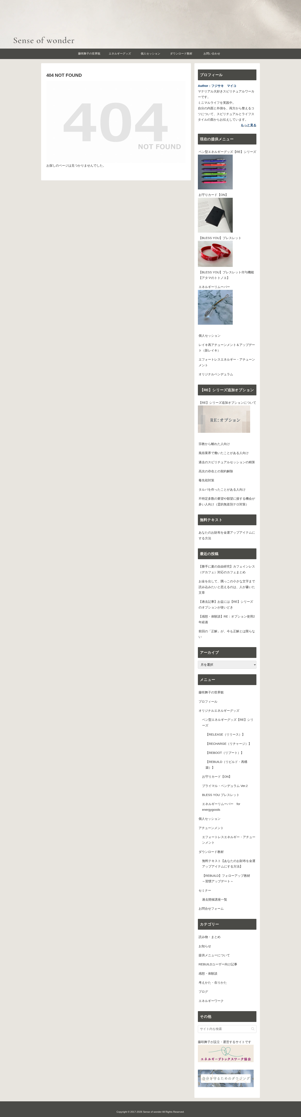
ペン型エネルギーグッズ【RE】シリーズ (227, 152)
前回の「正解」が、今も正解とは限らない (227, 634)
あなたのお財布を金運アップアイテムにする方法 (227, 535)
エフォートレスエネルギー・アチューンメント (227, 362)
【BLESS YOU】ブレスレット (220, 238)
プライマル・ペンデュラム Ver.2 (225, 786)
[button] (253, 1029)
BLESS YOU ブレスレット (221, 795)
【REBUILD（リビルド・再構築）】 (226, 764)
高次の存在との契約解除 (216, 471)
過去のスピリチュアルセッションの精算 (227, 462)
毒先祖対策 (206, 480)
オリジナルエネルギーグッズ (219, 710)
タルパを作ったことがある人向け (222, 489)
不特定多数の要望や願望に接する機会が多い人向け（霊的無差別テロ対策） (227, 501)
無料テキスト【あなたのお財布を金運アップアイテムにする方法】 (228, 863)
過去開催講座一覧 (214, 899)
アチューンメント (211, 828)
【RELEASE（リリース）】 (225, 734)
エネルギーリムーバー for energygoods (221, 806)
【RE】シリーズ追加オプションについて (227, 402)
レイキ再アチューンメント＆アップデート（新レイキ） (227, 347)
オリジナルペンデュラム (216, 374)
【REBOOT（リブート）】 (225, 753)
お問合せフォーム (211, 908)
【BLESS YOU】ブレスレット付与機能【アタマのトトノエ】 (226, 275)
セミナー (205, 890)
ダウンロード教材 (211, 852)
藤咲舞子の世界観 (211, 692)
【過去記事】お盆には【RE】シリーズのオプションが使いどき (226, 604)
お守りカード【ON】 (213, 195)
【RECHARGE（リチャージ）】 (229, 743)
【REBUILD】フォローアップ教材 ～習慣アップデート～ (227, 878)
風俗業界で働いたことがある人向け (224, 453)
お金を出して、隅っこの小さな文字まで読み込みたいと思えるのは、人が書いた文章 (227, 587)
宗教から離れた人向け (214, 444)
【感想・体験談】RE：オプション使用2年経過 (227, 619)
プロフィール (208, 701)
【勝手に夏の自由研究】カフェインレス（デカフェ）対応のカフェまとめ (227, 569)
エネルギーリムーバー (214, 287)
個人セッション (210, 335)
